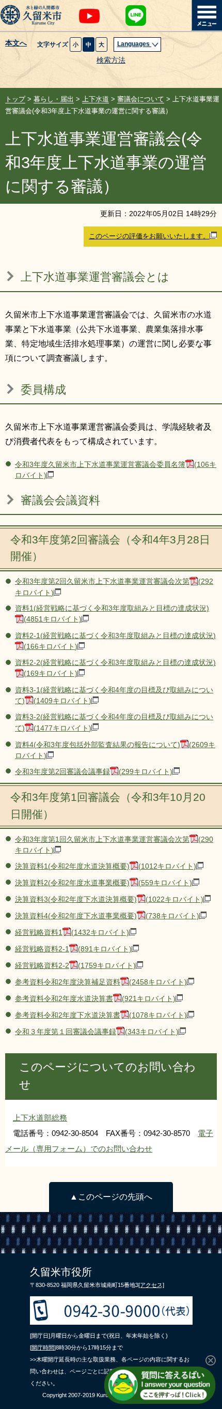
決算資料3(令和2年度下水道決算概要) (109, 899)
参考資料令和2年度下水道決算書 (101, 1015)
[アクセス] (151, 1285)
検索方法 (111, 60)
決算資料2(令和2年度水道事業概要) (103, 883)
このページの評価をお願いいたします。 (149, 236)
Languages (134, 44)
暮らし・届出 (54, 99)
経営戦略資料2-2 (75, 965)
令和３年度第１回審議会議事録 (97, 1032)
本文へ (16, 43)
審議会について (140, 99)
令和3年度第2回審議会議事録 (93, 772)
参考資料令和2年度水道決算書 (95, 999)
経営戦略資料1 (72, 932)
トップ (15, 99)
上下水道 (95, 99)
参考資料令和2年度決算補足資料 (101, 982)
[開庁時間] (43, 1347)
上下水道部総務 (40, 1117)
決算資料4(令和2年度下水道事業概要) (107, 916)
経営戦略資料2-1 (73, 949)
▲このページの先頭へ (111, 1196)
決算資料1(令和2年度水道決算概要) (105, 866)
